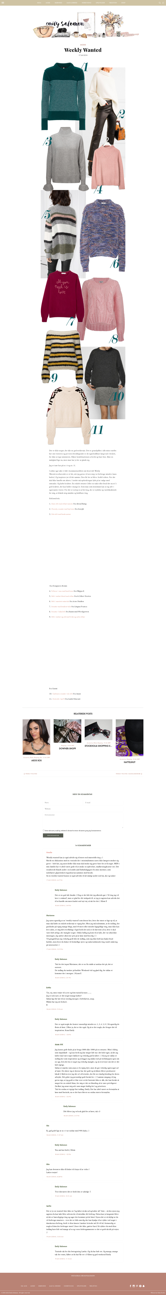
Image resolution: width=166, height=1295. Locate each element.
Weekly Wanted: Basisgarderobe (128, 774)
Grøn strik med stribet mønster (62, 504)
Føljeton (113, 3)
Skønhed (58, 3)
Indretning (86, 3)
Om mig (24, 1286)
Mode (48, 3)
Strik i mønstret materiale (60, 601)
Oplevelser (100, 3)
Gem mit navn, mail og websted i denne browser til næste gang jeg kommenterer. (73, 830)
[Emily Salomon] (83, 22)
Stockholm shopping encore (98, 746)
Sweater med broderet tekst (61, 606)
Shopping (36, 757)
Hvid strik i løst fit (59, 699)
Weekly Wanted (31, 774)
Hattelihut (129, 762)
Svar (120, 850)
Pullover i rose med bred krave (62, 591)
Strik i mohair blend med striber (62, 596)
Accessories (26, 757)
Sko (41, 757)
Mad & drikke (72, 3)
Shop (123, 3)
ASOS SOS (36, 760)
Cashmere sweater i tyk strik (63, 694)
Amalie (49, 852)
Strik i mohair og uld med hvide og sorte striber (68, 617)
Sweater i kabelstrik (58, 611)
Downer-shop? (67, 748)
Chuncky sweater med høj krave (62, 509)
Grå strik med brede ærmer (61, 514)
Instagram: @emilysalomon (83, 1276)
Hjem (39, 3)
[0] (163, 3)
